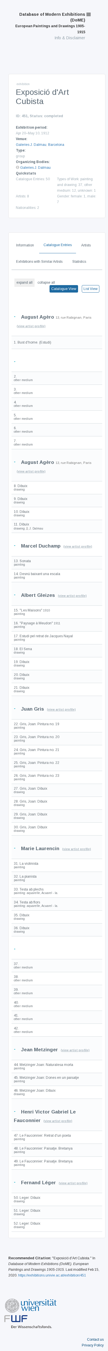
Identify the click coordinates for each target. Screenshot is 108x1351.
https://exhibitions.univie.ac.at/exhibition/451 (52, 1275)
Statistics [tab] (79, 262)
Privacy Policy (93, 1345)
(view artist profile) (31, 326)
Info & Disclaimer (69, 38)
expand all (24, 283)
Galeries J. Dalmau (31, 145)
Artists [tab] (86, 245)
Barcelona (56, 145)
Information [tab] (25, 245)
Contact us (95, 1340)
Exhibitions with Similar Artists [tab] (39, 262)
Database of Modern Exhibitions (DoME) (50, 23)
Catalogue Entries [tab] (57, 245)
